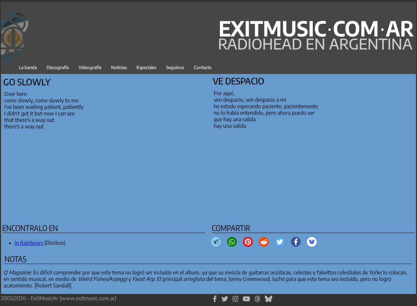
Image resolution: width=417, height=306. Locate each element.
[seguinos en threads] (257, 302)
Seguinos (175, 67)
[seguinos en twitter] (225, 302)
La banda (28, 67)
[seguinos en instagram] (235, 302)
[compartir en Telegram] (216, 242)
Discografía (58, 67)
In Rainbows (29, 243)
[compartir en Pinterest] (248, 242)
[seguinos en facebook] (215, 302)
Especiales (146, 67)
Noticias (119, 67)
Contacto (203, 67)
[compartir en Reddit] (264, 242)
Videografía (90, 67)
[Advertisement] (197, 175)
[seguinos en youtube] (246, 302)
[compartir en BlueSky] (311, 242)
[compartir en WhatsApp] (232, 242)
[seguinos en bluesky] (268, 302)
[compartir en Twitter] (280, 242)
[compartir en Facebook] (296, 242)
